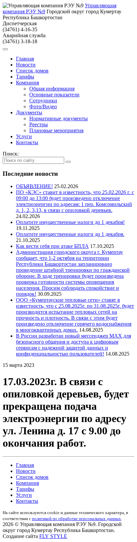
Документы (29, 112)
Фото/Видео (43, 106)
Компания (27, 82)
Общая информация (51, 88)
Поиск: (11, 154)
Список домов (32, 70)
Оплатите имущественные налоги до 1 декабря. (70, 234)
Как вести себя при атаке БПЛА (52, 246)
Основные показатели (54, 94)
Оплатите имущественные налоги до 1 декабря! (70, 222)
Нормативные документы (58, 118)
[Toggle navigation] (5, 49)
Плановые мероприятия (56, 130)
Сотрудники (43, 100)
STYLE (53, 536)
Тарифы (25, 76)
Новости (26, 64)
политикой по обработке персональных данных (76, 518)
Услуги (24, 136)
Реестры (38, 124)
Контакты (27, 142)
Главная (25, 58)
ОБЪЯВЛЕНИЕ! (34, 186)
